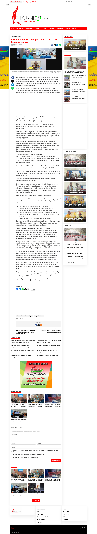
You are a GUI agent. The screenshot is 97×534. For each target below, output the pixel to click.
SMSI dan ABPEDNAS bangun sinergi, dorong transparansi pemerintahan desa (18, 405)
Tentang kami (41, 519)
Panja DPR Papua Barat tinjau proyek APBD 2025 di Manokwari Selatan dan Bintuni (79, 76)
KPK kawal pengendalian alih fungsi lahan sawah (48, 345)
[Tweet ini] (55, 45)
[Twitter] (38, 325)
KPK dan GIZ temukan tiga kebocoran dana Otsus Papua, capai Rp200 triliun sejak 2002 (23, 341)
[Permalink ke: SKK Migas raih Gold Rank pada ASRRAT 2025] (36, 488)
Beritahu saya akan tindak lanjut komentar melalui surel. (28, 454)
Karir (38, 511)
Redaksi (39, 522)
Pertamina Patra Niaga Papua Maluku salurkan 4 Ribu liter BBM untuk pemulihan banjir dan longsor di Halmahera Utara (53, 405)
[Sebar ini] (52, 45)
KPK (18, 316)
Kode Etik (40, 514)
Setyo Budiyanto (39, 316)
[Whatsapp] (60, 45)
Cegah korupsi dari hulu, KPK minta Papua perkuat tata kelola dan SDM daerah (49, 341)
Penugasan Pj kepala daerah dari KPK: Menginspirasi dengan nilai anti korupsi (20, 346)
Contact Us (66, 519)
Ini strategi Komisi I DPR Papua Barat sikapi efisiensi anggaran (50, 330)
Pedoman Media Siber (43, 517)
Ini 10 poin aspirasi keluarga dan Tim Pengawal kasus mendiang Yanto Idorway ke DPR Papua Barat (74, 71)
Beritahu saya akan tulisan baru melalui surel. (25, 457)
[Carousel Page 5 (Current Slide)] (78, 48)
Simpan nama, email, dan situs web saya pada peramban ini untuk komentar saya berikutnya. (34, 451)
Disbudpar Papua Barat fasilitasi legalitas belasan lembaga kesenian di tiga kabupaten (78, 90)
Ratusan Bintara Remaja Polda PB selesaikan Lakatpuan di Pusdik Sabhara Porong (25, 331)
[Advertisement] (38, 105)
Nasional (13, 45)
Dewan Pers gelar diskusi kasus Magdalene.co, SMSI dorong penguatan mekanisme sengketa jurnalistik (36, 405)
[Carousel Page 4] (77, 48)
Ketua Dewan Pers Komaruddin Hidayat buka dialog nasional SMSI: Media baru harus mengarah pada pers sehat (18, 420)
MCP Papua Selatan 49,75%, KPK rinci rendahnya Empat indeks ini (22, 351)
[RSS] (41, 325)
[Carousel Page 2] (73, 48)
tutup (8, 4)
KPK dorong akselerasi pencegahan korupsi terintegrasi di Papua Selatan (47, 351)
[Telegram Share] (57, 45)
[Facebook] (36, 325)
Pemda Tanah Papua (26, 316)
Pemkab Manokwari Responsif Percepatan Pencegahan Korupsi (21, 356)
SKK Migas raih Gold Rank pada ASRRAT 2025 (35, 494)
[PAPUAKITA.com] (29, 15)
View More (36, 500)
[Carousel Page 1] (71, 48)
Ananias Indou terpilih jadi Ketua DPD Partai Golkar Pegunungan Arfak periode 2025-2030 (74, 44)
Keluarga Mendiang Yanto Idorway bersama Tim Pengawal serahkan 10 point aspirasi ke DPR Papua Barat (75, 248)
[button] (85, 2)
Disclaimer (66, 514)
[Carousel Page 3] (75, 48)
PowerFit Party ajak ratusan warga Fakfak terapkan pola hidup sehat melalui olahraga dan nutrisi (75, 243)
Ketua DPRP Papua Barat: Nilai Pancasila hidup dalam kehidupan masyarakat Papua (78, 97)
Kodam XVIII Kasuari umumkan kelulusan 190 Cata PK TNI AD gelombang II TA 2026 (78, 83)
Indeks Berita (41, 509)
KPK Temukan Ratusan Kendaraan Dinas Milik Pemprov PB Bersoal (47, 356)
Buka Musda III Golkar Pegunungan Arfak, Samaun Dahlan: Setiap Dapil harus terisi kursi (75, 257)
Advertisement (67, 517)
